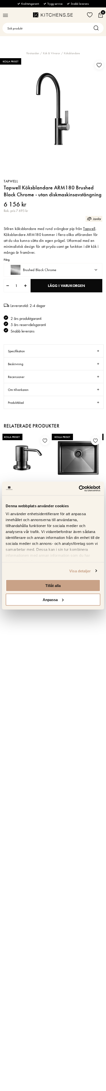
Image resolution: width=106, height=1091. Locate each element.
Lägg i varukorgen (66, 285)
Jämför (97, 219)
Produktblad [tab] (16, 402)
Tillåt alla (53, 586)
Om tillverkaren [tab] (18, 389)
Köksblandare (72, 53)
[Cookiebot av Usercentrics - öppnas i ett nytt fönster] (78, 488)
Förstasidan (32, 53)
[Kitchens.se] (53, 14)
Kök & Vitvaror (51, 53)
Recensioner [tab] (16, 377)
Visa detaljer (80, 571)
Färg (7, 260)
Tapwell (11, 181)
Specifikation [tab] (16, 351)
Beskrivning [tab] (15, 364)
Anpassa (50, 599)
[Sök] (97, 28)
